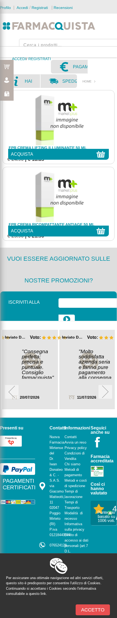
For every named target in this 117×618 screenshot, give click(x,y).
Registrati (40, 7)
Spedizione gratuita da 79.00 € (69, 83)
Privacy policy (75, 448)
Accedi (22, 7)
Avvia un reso (75, 442)
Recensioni (63, 7)
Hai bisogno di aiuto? (32, 83)
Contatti (70, 437)
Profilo (5, 7)
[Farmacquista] (49, 25)
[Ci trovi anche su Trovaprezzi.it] (11, 441)
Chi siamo (72, 464)
